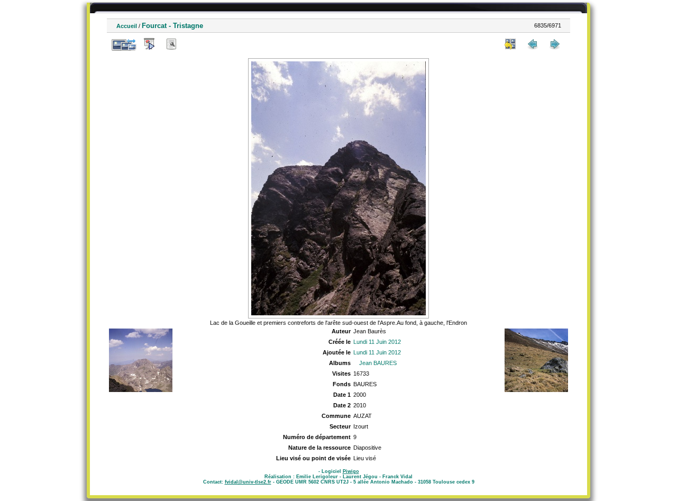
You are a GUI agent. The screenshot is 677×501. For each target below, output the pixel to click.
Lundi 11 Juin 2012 (377, 342)
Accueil (126, 26)
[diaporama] (149, 44)
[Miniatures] (510, 44)
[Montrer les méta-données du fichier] (171, 44)
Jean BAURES (378, 363)
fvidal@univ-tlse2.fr (248, 482)
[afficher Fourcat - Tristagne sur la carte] (193, 44)
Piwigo (351, 471)
